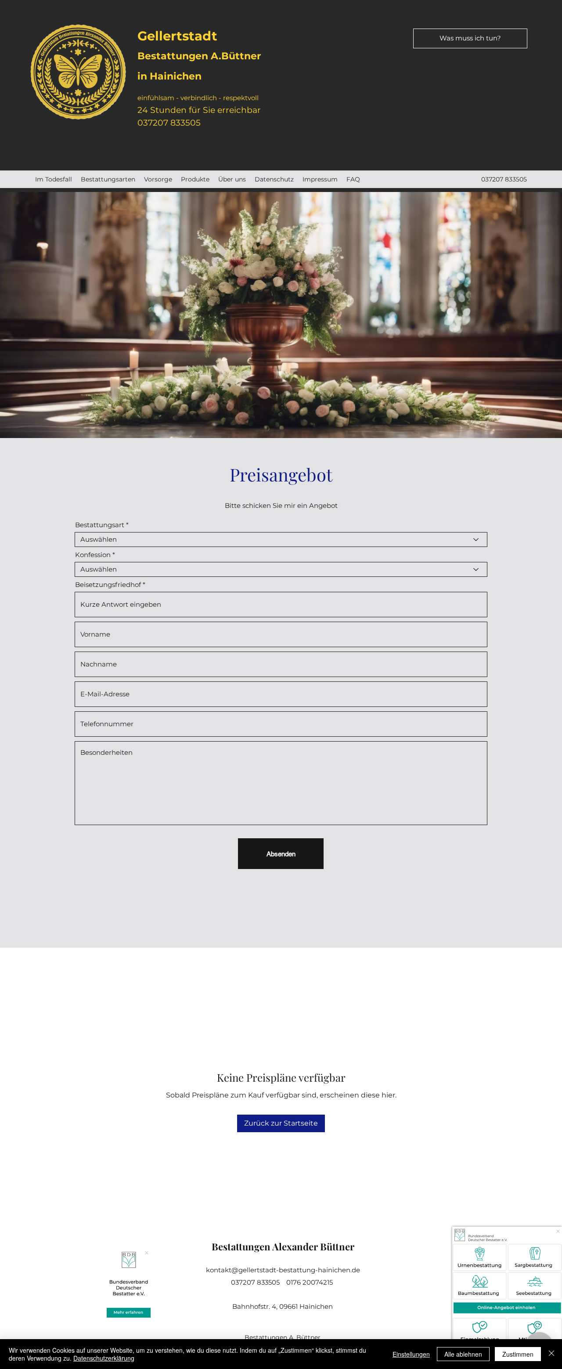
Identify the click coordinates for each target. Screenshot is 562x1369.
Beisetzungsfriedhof (108, 584)
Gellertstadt (177, 35)
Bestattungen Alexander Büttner (283, 1246)
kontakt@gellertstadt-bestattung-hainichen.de (283, 1270)
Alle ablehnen (463, 1354)
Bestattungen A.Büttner (199, 56)
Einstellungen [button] (411, 1354)
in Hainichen (169, 76)
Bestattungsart (99, 525)
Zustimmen (517, 1354)
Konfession (93, 554)
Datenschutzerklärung (103, 1358)
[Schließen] (551, 1354)
